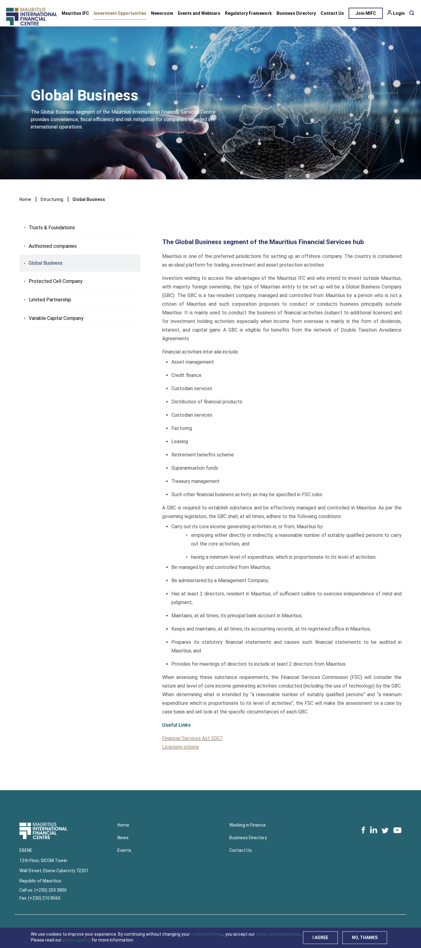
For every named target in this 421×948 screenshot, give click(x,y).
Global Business (46, 263)
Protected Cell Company (56, 281)
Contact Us (332, 13)
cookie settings (207, 934)
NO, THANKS (365, 937)
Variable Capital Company (56, 318)
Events (124, 850)
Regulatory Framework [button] (248, 13)
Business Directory (296, 13)
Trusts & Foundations (52, 228)
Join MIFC (365, 13)
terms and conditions (278, 934)
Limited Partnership (50, 300)
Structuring (51, 199)
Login (399, 13)
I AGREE (320, 937)
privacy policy (77, 940)
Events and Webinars (199, 13)
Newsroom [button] (162, 13)
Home (25, 199)
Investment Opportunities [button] (120, 13)
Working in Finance (247, 825)
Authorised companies (53, 246)
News (123, 837)
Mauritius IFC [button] (75, 13)
